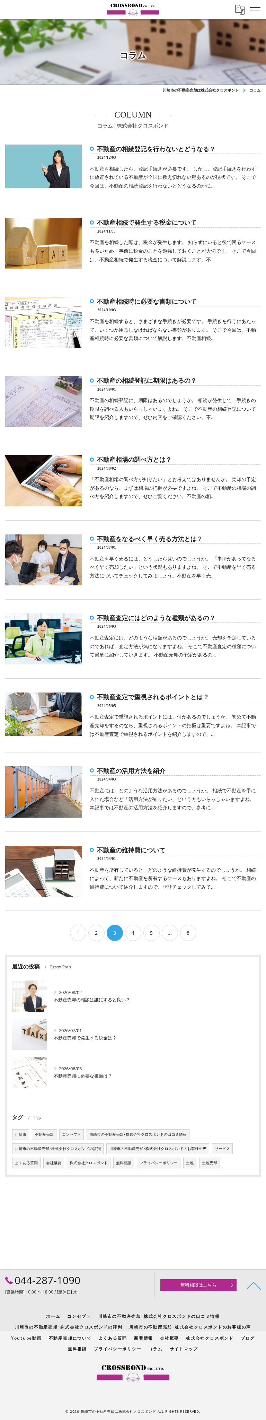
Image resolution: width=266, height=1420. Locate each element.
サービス (222, 1148)
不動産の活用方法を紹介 (131, 770)
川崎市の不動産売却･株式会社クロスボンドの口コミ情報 (138, 1134)
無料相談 (123, 1162)
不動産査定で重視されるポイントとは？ (153, 697)
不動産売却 (44, 1134)
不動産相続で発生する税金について (147, 222)
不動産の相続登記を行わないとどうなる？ (156, 149)
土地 (190, 1162)
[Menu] (255, 9)
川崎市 (20, 1134)
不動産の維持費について (131, 850)
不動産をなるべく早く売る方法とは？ (150, 538)
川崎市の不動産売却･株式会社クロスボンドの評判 (58, 1148)
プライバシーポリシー (159, 1162)
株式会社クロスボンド (89, 1162)
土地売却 (209, 1162)
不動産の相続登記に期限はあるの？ (147, 380)
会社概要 (53, 1162)
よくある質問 (26, 1162)
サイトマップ (184, 1348)
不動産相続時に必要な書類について (147, 301)
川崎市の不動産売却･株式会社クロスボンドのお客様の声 (157, 1148)
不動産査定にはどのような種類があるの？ (156, 618)
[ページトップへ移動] (254, 1285)
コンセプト (71, 1134)
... (170, 933)
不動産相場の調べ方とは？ (134, 459)
